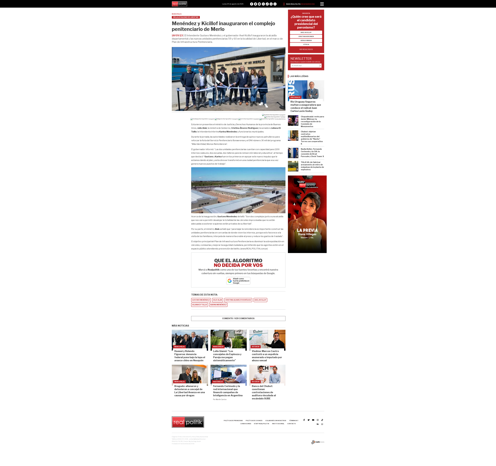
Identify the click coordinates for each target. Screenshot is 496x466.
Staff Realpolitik (261, 424)
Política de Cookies (254, 420)
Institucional (278, 424)
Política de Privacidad (233, 420)
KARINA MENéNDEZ (218, 305)
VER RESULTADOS (306, 49)
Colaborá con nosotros (275, 420)
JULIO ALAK (217, 300)
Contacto (291, 424)
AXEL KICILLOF (260, 300)
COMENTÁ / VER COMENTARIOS (238, 318)
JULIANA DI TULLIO (199, 305)
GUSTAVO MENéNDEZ (201, 300)
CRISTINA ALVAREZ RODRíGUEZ (238, 300)
